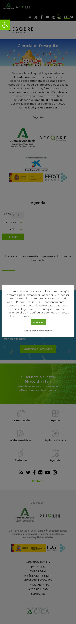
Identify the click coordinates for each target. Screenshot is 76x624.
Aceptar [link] (38, 322)
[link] (5, 25)
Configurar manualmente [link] (38, 330)
